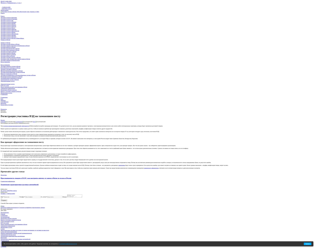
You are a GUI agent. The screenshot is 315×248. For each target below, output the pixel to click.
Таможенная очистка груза (8, 234)
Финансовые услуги (6, 227)
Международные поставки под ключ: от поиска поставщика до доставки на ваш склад (25, 230)
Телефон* (22, 197)
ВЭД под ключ (5, 223)
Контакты (3, 103)
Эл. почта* (44, 197)
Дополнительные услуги (8, 84)
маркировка (121, 165)
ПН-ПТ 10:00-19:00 (6, 1)
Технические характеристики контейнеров (13, 236)
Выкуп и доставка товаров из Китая (11, 220)
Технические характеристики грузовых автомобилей (15, 239)
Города (3, 16)
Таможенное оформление (8, 226)
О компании (4, 97)
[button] (157, 14)
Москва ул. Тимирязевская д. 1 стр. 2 (11, 3)
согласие (7, 198)
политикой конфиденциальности (42, 198)
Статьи (3, 229)
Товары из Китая (5, 42)
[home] (20, 11)
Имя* (2, 197)
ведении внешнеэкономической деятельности (16, 126)
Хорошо (307, 243)
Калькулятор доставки (7, 104)
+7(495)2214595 (6, 7)
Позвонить (4, 109)
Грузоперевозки (5, 217)
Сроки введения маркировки (9, 231)
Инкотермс (4, 237)
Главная (3, 214)
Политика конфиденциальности (10, 207)
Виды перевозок (5, 65)
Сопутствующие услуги (7, 221)
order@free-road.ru (7, 8)
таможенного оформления (151, 168)
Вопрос (65, 197)
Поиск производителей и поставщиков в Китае (14, 224)
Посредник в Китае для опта (9, 218)
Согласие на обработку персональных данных (32, 207)
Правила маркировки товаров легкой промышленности (16, 233)
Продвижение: (5, 212)
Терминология (5, 240)
